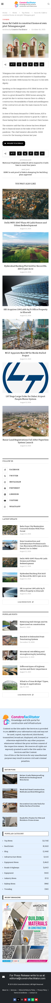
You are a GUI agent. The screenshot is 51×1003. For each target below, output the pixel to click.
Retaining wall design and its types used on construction (33, 623)
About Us (5, 990)
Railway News (26, 884)
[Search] (48, 4)
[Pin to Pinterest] (30, 64)
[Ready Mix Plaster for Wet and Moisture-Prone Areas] (9, 822)
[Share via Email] (41, 64)
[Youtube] (36, 999)
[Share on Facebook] (19, 64)
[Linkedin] (29, 999)
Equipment (26, 873)
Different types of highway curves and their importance (33, 667)
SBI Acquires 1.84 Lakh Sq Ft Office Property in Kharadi (32, 589)
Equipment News (26, 862)
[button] (5, 932)
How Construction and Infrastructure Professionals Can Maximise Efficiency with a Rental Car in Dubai (34, 545)
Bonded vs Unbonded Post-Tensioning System (32, 638)
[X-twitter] (18, 999)
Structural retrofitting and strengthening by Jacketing (33, 652)
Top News (25, 13)
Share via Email (15, 143)
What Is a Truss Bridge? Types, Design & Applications (34, 682)
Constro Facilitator (19, 30)
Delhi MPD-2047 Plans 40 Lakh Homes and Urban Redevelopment (33, 561)
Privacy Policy (42, 990)
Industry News (26, 878)
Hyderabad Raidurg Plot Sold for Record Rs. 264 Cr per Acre (33, 575)
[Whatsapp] (32, 999)
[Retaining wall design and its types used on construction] (9, 625)
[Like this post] (13, 64)
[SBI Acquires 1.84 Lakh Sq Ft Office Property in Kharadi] (25, 291)
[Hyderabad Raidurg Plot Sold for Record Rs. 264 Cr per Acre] (25, 247)
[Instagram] (21, 999)
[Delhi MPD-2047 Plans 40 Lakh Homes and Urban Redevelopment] (25, 204)
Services (14, 990)
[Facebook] (14, 999)
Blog (26, 852)
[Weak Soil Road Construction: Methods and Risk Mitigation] (9, 793)
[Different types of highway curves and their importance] (9, 670)
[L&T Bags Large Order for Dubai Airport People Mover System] (25, 377)
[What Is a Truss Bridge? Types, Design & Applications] (9, 685)
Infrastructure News (26, 857)
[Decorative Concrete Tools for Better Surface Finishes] (9, 807)
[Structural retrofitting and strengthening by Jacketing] (9, 655)
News (15, 13)
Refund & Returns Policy (27, 990)
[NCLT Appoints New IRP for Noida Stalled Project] (25, 334)
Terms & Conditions (20, 993)
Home (4, 13)
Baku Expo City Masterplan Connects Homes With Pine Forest (32, 528)
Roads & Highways (26, 868)
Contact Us (33, 993)
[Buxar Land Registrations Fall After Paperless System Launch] (25, 421)
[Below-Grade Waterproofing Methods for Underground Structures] (9, 779)
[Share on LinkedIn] (36, 64)
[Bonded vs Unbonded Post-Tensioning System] (9, 640)
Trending (26, 889)
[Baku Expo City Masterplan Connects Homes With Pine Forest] (9, 530)
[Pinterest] (25, 999)
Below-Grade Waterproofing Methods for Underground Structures (32, 777)
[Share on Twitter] (24, 64)
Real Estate (26, 846)
